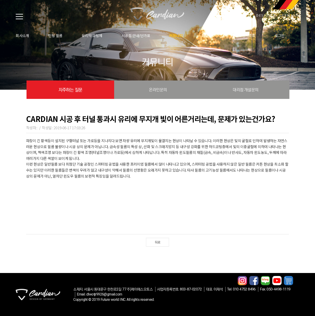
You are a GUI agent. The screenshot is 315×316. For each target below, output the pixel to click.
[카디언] (157, 14)
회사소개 (22, 35)
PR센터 (207, 35)
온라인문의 (158, 89)
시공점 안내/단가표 (136, 35)
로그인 (280, 35)
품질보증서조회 (243, 35)
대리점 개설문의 (245, 89)
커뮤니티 (176, 35)
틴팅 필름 (55, 35)
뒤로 (157, 242)
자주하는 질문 (70, 89)
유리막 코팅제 (92, 35)
